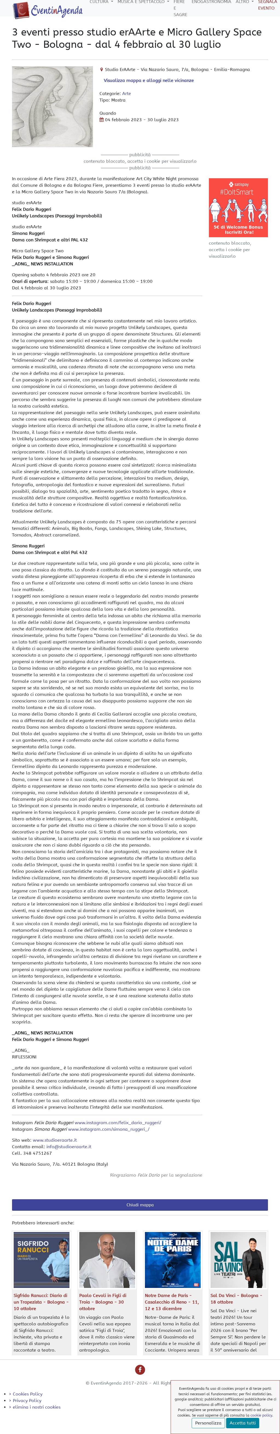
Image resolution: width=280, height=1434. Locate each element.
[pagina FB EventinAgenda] (140, 1369)
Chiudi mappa (140, 1205)
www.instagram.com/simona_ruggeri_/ (109, 1129)
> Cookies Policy (25, 1394)
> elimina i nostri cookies (34, 1407)
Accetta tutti (243, 1423)
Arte (126, 93)
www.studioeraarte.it (55, 1140)
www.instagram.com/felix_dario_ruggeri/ (118, 1122)
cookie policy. (261, 1415)
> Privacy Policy (25, 1400)
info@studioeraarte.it (68, 1146)
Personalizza (208, 1423)
